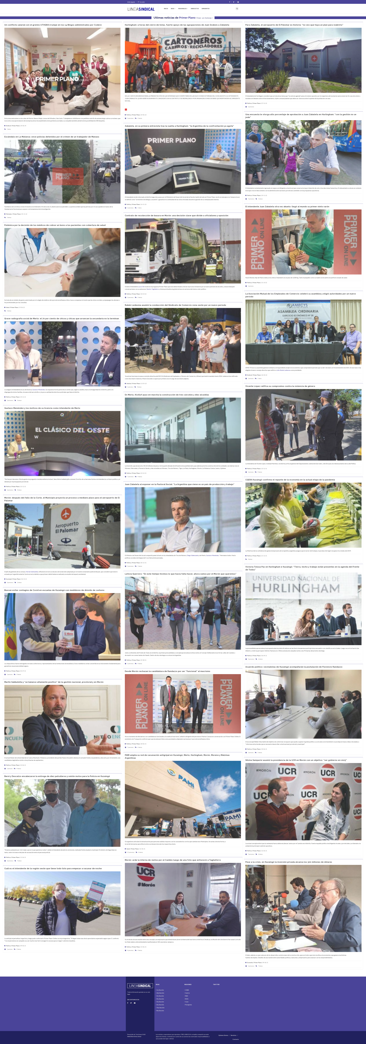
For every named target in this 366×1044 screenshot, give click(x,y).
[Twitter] (234, 2)
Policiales (9, 214)
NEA (186, 996)
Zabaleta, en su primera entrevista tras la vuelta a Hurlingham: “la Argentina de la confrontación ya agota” (179, 126)
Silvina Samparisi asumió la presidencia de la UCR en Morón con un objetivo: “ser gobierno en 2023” (296, 760)
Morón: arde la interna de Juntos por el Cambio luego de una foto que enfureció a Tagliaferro (173, 860)
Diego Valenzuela (192, 555)
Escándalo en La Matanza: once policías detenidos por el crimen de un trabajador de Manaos (51, 137)
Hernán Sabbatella (32, 572)
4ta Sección (160, 999)
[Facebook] (230, 2)
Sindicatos (195, 8)
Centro (187, 993)
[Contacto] (238, 2)
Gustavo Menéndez (38, 389)
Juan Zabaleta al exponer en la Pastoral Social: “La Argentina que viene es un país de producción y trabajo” (179, 484)
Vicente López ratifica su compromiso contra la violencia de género (280, 386)
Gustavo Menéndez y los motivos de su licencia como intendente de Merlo (42, 408)
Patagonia (188, 1004)
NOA (186, 999)
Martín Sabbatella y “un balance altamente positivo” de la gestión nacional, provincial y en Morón (54, 682)
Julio (278, 370)
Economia (250, 962)
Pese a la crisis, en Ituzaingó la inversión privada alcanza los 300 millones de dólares (288, 862)
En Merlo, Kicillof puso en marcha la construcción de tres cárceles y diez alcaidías (167, 395)
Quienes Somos (223, 1035)
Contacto (236, 1039)
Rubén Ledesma (285, 370)
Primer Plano (187, 17)
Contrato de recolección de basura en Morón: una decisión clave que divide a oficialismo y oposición (176, 215)
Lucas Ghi (141, 286)
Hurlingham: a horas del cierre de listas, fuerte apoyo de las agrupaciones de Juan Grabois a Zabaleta (177, 25)
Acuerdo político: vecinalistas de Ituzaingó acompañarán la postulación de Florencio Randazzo (293, 667)
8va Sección (160, 1010)
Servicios (233, 1035)
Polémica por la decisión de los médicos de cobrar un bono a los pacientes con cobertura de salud (55, 225)
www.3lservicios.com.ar (134, 1036)
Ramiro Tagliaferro (153, 289)
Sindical (8, 125)
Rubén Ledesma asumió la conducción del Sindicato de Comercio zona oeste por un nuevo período (175, 305)
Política (128, 115)
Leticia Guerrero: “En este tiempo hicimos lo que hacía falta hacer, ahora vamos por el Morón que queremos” (180, 574)
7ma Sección (160, 1007)
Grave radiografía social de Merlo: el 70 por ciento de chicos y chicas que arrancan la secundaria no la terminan (61, 318)
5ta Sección (160, 1002)
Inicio (166, 8)
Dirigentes (205, 8)
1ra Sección (160, 990)
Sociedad (9, 579)
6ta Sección (160, 1004)
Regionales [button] (182, 8)
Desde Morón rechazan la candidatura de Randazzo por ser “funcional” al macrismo (167, 671)
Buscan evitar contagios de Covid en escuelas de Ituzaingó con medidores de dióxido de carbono (54, 590)
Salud (7, 307)
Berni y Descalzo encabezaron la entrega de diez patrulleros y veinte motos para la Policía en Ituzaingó (57, 776)
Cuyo (186, 1002)
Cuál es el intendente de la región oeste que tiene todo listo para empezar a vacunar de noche (53, 868)
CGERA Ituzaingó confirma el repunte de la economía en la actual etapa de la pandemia (290, 480)
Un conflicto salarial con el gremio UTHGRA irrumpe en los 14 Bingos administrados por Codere (53, 25)
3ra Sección (160, 996)
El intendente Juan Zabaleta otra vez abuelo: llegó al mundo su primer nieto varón (287, 206)
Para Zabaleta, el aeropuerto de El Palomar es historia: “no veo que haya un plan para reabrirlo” (294, 25)
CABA (187, 990)
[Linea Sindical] (142, 8)
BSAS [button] (172, 8)
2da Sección (160, 993)
